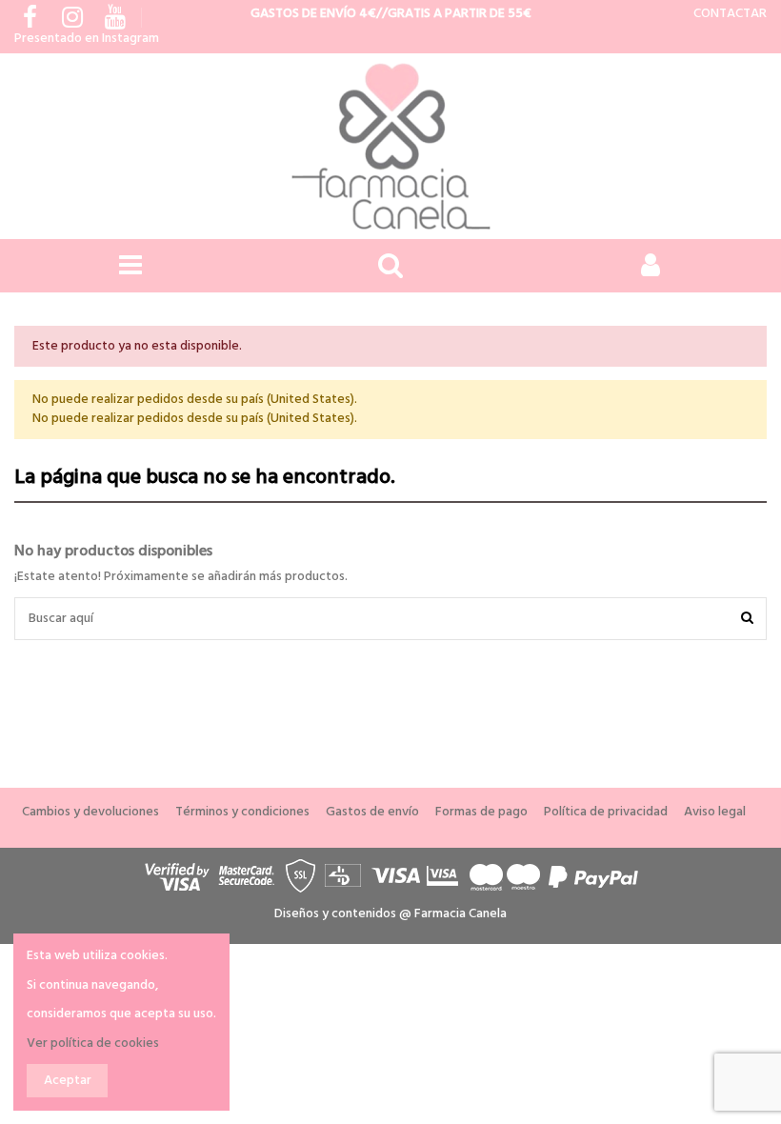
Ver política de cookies (93, 1043)
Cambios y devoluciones (90, 812)
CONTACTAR (730, 14)
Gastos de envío (372, 812)
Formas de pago (481, 812)
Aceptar (67, 1081)
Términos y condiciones (242, 812)
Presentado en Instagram (86, 39)
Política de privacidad (606, 812)
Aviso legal (715, 812)
